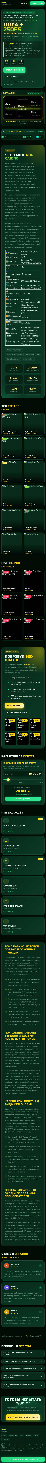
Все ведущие (7, 567)
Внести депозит (23, 799)
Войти (24, 3)
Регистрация (37, 3)
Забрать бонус (13, 70)
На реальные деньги (17, 712)
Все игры (6, 410)
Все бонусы (12, 77)
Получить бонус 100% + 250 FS (23, 1417)
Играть (37, 1455)
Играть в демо (14, 705)
